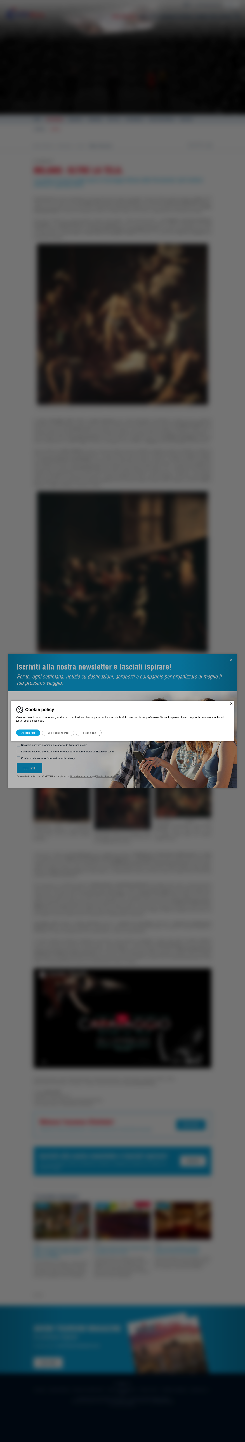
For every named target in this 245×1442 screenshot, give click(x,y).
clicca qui (37, 720)
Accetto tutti (28, 732)
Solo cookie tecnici (58, 732)
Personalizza (88, 732)
